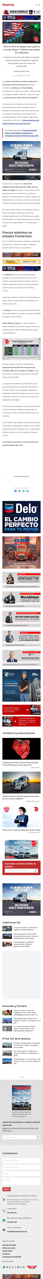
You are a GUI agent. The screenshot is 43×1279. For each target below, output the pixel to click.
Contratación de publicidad (11, 1257)
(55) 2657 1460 (12, 1222)
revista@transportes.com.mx (17, 1231)
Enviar (6, 1189)
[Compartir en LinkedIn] (27, 491)
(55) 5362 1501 (12, 1212)
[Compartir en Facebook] (15, 491)
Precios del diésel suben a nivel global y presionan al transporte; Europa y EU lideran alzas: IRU (21, 133)
